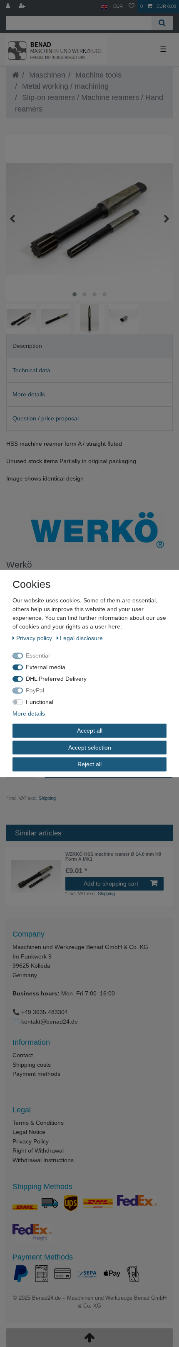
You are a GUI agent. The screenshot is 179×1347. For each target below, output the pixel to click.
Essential (38, 655)
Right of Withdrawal (38, 1150)
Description (27, 345)
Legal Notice (28, 1132)
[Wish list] (131, 6)
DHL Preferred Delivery (56, 678)
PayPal (35, 690)
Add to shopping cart (111, 883)
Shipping (46, 798)
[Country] (104, 6)
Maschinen (46, 75)
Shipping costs (31, 1064)
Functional (39, 702)
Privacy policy (35, 638)
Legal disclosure (81, 638)
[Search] (162, 23)
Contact (22, 1055)
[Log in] (9, 6)
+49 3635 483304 (44, 1012)
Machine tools (97, 75)
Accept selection (89, 747)
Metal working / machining (64, 86)
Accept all (89, 730)
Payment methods (36, 1073)
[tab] (89, 346)
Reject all (89, 764)
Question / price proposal (45, 418)
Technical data (31, 370)
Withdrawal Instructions (43, 1160)
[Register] (23, 6)
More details (28, 394)
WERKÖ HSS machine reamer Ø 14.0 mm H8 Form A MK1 (113, 857)
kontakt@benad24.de (49, 1021)
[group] (36, 876)
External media (45, 667)
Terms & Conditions (38, 1122)
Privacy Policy (30, 1141)
